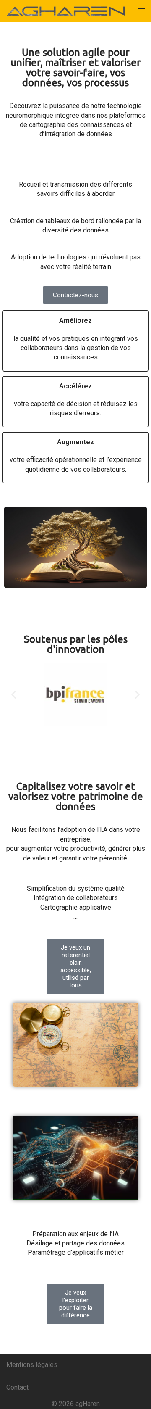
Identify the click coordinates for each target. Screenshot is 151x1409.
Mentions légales (31, 1365)
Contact (17, 1387)
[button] (13, 694)
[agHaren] (65, 11)
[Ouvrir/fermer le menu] (141, 11)
